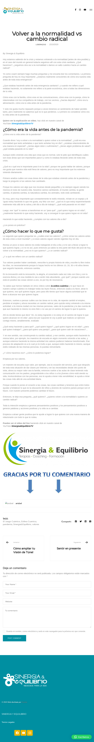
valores (35, 524)
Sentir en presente (69, 545)
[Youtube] (23, 733)
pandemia (7, 524)
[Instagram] (80, 9)
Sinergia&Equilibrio (22, 524)
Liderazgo (41, 44)
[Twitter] (81, 521)
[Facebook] (75, 9)
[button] (81, 737)
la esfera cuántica (59, 286)
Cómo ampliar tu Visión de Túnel (24, 547)
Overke (24, 702)
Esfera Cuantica (28, 521)
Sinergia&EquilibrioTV (22, 426)
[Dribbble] (9, 697)
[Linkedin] (85, 521)
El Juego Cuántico (11, 521)
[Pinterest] (11, 697)
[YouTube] (85, 9)
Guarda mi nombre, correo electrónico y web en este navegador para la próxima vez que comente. (46, 631)
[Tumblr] (90, 521)
